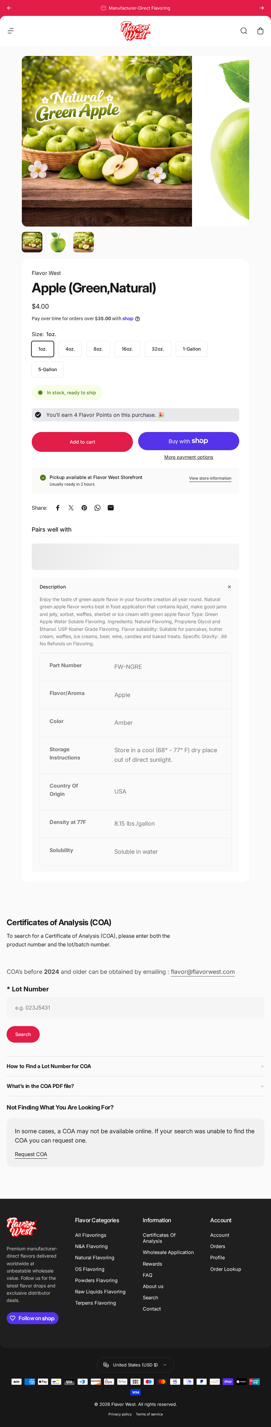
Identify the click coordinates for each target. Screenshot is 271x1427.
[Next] (261, 8)
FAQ (147, 1275)
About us (153, 1286)
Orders (217, 1246)
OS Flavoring (89, 1269)
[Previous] (9, 8)
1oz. (42, 349)
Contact (152, 1309)
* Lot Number (28, 989)
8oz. (98, 349)
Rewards (152, 1264)
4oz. (70, 349)
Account (219, 1235)
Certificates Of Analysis (159, 1238)
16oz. (127, 349)
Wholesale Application (168, 1252)
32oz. (158, 349)
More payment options (188, 457)
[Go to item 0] (32, 242)
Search (150, 1298)
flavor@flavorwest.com (203, 971)
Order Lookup (225, 1269)
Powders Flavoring (96, 1280)
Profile (217, 1258)
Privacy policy (120, 1414)
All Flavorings (90, 1235)
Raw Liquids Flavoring (100, 1292)
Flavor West (46, 273)
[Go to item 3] (83, 242)
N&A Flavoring (91, 1246)
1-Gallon (192, 349)
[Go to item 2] (58, 242)
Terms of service (149, 1414)
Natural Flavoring (94, 1258)
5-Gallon (47, 369)
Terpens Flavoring (95, 1303)
